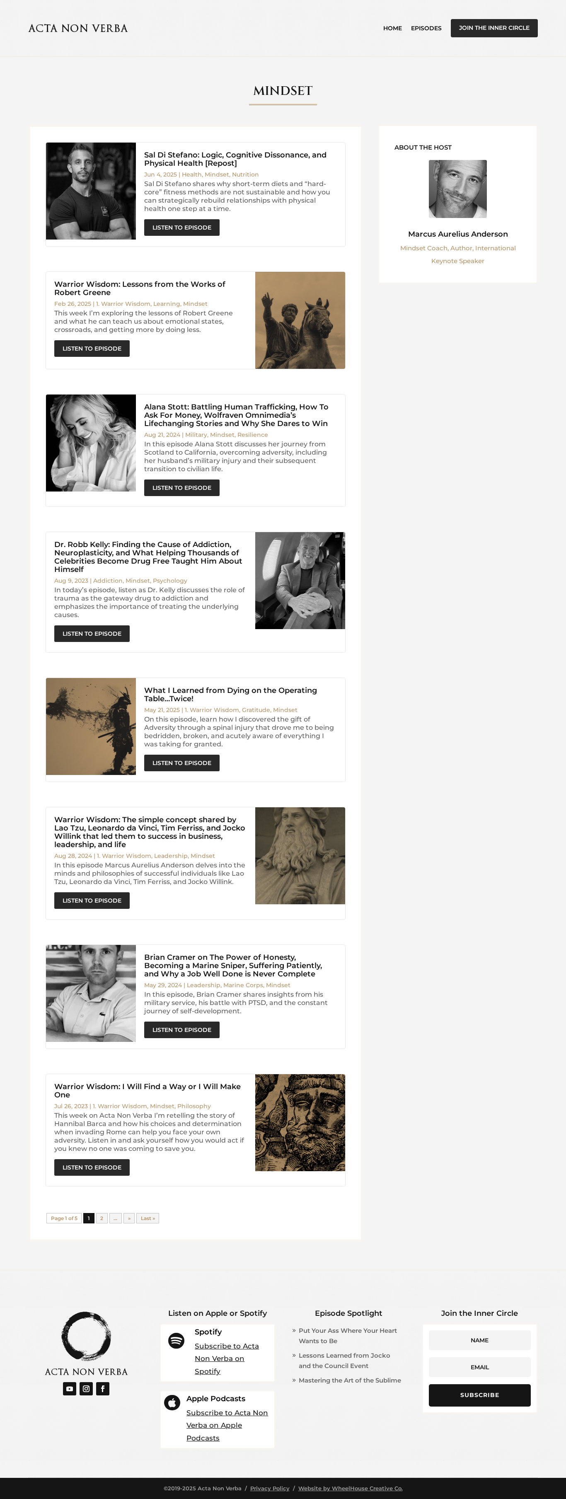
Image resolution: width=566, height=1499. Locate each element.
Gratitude (256, 710)
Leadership (171, 856)
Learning (166, 304)
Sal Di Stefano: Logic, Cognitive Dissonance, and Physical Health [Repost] (235, 159)
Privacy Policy (270, 1488)
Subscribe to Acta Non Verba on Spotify (227, 1358)
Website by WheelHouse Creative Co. (350, 1488)
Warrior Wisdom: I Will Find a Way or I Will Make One (147, 1090)
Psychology (170, 580)
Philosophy (194, 1106)
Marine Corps (243, 985)
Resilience (252, 434)
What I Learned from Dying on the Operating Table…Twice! (230, 694)
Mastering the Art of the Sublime (350, 1380)
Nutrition (245, 174)
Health (192, 174)
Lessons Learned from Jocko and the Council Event (344, 1360)
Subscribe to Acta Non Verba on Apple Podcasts (227, 1425)
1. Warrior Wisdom (123, 304)
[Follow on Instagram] (86, 1388)
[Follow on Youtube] (69, 1388)
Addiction (108, 580)
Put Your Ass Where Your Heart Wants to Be (348, 1336)
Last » (148, 1218)
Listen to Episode (181, 227)
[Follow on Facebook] (102, 1388)
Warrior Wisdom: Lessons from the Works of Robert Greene (139, 288)
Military (196, 434)
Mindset (217, 174)
